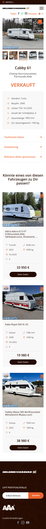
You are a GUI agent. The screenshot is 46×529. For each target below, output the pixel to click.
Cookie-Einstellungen (12, 518)
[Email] (26, 13)
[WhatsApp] (22, 13)
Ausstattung (11, 147)
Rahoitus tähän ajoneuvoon (19, 156)
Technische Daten (14, 137)
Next (41, 34)
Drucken (32, 13)
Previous (5, 34)
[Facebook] (18, 13)
